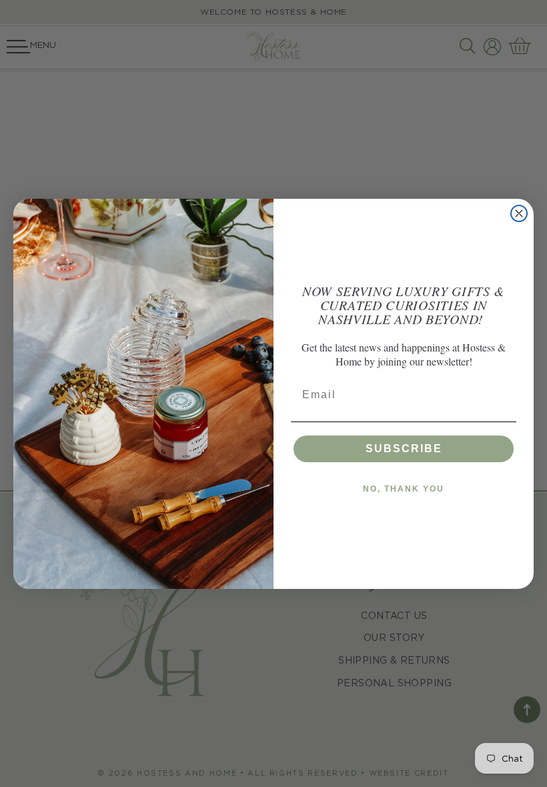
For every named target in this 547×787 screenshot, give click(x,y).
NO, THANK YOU (403, 489)
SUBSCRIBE (404, 448)
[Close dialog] (519, 213)
